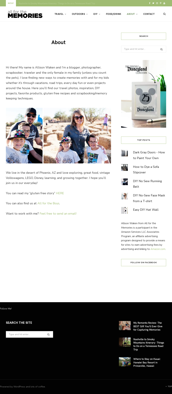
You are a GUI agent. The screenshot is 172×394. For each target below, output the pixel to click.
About (131, 13)
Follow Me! (6, 308)
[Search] (164, 14)
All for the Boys (48, 203)
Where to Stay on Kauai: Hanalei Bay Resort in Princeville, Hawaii (147, 362)
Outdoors (78, 13)
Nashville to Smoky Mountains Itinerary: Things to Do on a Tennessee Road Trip (57, 3)
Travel (59, 13)
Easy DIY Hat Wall (146, 210)
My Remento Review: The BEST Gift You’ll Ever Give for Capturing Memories (147, 326)
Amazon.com (157, 249)
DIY (95, 13)
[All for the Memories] (25, 14)
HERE (60, 193)
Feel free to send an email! (58, 214)
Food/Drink (113, 13)
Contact (149, 13)
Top (169, 386)
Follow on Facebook (144, 262)
